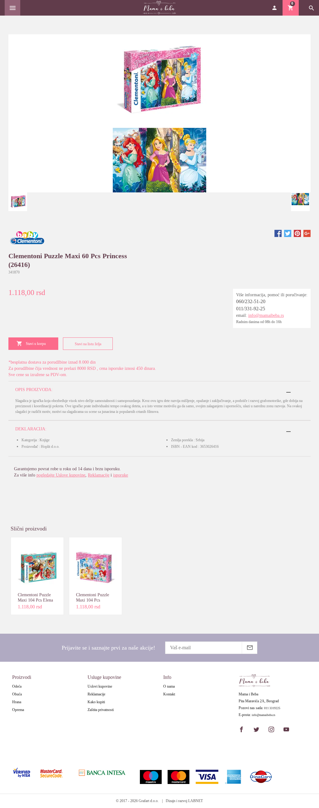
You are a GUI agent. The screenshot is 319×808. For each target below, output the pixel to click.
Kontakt (169, 694)
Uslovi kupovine (100, 686)
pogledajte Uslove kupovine (60, 475)
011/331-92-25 (250, 308)
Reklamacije (98, 475)
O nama (169, 686)
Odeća (16, 686)
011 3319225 (272, 708)
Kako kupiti (96, 702)
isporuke (120, 475)
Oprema (18, 710)
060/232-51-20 (250, 301)
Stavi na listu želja (88, 344)
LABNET (195, 801)
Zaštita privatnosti (101, 710)
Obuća (17, 694)
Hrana (16, 702)
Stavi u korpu (36, 343)
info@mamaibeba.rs (266, 315)
